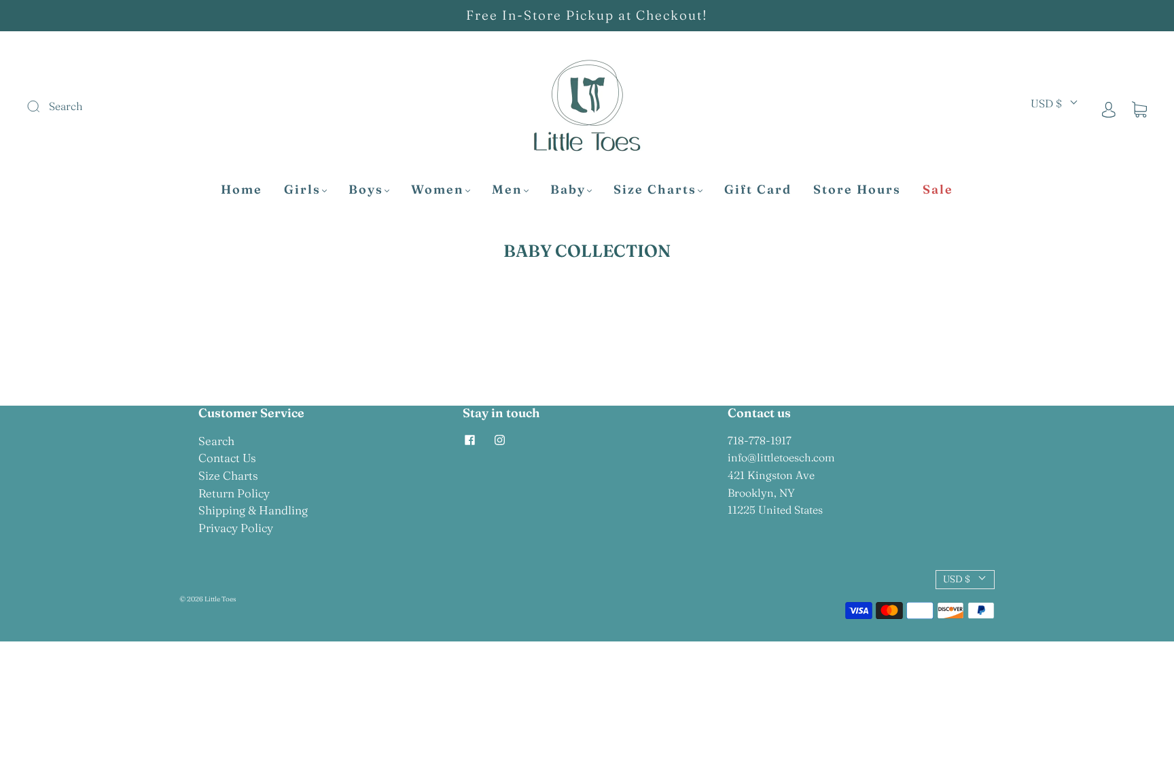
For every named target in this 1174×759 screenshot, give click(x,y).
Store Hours (857, 189)
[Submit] (124, 107)
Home (241, 189)
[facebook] (469, 440)
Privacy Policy (235, 527)
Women (437, 189)
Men (507, 189)
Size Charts (654, 189)
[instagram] (499, 440)
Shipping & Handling (253, 510)
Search (216, 441)
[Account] (1109, 109)
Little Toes (220, 599)
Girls (302, 189)
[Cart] (1139, 109)
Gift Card (757, 189)
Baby (568, 189)
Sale (938, 189)
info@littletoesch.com (781, 457)
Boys (366, 189)
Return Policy (234, 493)
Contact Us (227, 458)
